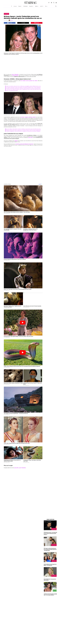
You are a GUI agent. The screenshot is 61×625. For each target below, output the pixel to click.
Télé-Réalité (25, 6)
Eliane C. (12, 20)
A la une (15, 6)
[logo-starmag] (30, 3)
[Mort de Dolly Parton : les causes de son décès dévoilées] (50, 572)
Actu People (54, 544)
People (19, 6)
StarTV (41, 6)
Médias (36, 6)
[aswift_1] (30, 10)
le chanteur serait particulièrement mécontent (24, 144)
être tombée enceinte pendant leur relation (29, 80)
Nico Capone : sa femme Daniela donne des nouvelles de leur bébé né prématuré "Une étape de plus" (50, 549)
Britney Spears (15, 75)
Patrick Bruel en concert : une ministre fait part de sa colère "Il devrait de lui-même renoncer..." (50, 533)
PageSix (16, 140)
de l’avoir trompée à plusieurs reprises (28, 117)
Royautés (31, 6)
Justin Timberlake (15, 74)
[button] (49, 3)
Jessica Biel (30, 137)
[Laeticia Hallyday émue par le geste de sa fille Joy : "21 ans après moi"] (50, 557)
